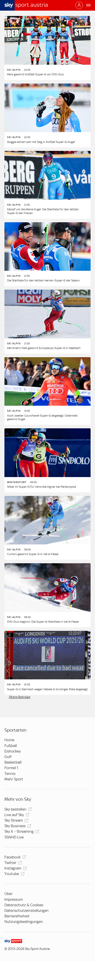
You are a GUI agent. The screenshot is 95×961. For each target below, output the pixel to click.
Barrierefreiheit (17, 916)
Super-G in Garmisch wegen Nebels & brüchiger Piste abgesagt (47, 689)
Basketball (13, 762)
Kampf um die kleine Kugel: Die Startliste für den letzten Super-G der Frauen (43, 211)
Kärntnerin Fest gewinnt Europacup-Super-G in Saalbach (44, 348)
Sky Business (15, 826)
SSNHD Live (14, 837)
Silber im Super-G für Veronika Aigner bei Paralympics (41, 486)
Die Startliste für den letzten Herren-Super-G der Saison (43, 280)
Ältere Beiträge (19, 697)
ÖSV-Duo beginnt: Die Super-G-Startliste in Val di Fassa (43, 621)
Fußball (10, 745)
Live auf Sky (14, 815)
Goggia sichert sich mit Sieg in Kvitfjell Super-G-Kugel (41, 142)
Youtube (11, 873)
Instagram (12, 868)
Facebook (12, 857)
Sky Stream (13, 820)
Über (8, 893)
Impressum (13, 899)
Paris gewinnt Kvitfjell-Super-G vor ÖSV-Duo (35, 74)
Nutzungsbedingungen (23, 921)
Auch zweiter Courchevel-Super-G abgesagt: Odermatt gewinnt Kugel (42, 417)
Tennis (9, 773)
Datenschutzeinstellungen (26, 910)
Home (9, 740)
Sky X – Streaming (19, 831)
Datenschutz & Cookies (23, 905)
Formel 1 (11, 768)
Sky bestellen (15, 809)
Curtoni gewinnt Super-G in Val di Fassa (32, 554)
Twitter (10, 862)
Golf (7, 756)
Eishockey (12, 751)
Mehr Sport (13, 779)
